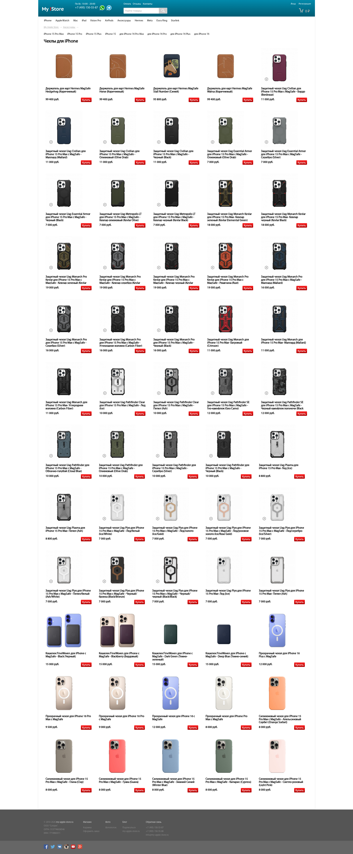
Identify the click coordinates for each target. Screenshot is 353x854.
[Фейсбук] (47, 848)
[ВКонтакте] (60, 848)
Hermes (139, 20)
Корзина (87, 828)
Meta (150, 20)
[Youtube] (74, 848)
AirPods (109, 20)
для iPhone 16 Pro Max (132, 34)
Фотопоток (110, 828)
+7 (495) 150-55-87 (154, 828)
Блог (124, 822)
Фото (107, 822)
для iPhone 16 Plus (180, 34)
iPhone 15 (110, 34)
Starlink (175, 20)
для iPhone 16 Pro (157, 34)
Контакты (147, 4)
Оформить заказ (91, 831)
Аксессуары (124, 20)
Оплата (127, 4)
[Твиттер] (54, 848)
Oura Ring (161, 20)
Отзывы (137, 4)
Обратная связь (153, 822)
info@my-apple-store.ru (157, 835)
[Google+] (81, 848)
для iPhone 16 (201, 34)
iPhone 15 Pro (74, 34)
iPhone (47, 20)
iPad (84, 20)
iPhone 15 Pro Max (54, 34)
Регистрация (304, 4)
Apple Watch (62, 20)
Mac (75, 20)
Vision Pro (95, 20)
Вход (293, 4)
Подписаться (129, 828)
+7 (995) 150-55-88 (154, 831)
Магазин (87, 822)
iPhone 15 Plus (93, 34)
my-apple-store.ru (64, 822)
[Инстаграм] (67, 848)
